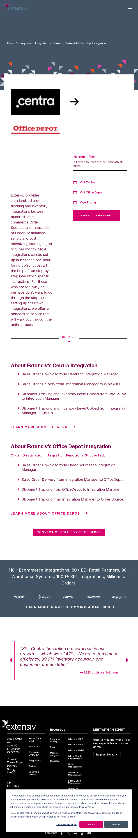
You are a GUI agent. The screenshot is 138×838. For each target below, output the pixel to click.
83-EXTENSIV (13, 784)
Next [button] (128, 660)
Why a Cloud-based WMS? (75, 757)
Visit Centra (87, 182)
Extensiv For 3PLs (35, 739)
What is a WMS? (76, 750)
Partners (33, 766)
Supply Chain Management (75, 782)
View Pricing (88, 202)
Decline (116, 824)
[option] (19, 596)
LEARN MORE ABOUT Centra (39, 427)
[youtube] (89, 833)
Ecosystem (25, 43)
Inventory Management (75, 773)
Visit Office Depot (91, 192)
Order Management (75, 765)
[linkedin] (75, 833)
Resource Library (55, 740)
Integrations (42, 43)
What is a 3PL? (75, 739)
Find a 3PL (34, 746)
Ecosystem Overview (34, 753)
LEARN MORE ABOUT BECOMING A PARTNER (67, 607)
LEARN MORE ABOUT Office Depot (45, 513)
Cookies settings (66, 824)
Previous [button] (9, 660)
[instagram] (82, 833)
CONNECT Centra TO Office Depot (69, 532)
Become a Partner (34, 773)
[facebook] (62, 833)
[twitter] (68, 833)
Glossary (54, 761)
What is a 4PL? (75, 744)
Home (10, 43)
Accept (91, 824)
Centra (56, 43)
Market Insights (54, 754)
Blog (52, 747)
